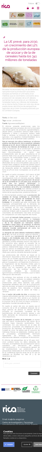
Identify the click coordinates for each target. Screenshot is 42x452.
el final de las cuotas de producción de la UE (21, 175)
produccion (17, 120)
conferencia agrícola (14, 352)
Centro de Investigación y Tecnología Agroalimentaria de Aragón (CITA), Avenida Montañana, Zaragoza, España (20, 424)
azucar (9, 120)
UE (33, 352)
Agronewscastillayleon (16, 123)
